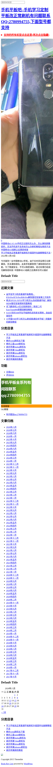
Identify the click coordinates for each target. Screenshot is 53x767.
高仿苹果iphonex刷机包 (16, 356)
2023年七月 (11, 479)
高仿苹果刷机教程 (14, 359)
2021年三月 (11, 566)
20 (10, 703)
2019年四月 (11, 624)
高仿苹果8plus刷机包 (15, 353)
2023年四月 (11, 489)
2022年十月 (11, 507)
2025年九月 (11, 442)
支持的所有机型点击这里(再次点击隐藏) (26, 35)
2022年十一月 (12, 504)
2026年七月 (11, 430)
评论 (10, 375)
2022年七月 (11, 516)
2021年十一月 (12, 541)
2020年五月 (11, 593)
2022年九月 (11, 510)
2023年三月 (11, 492)
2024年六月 (11, 449)
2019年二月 (11, 630)
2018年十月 (11, 643)
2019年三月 (11, 627)
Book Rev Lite (7, 764)
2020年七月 (11, 587)
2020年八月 (11, 584)
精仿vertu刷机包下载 (15, 341)
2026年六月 (11, 433)
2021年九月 (11, 547)
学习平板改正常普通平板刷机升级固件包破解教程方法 (25, 253)
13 (10, 700)
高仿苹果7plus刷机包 (15, 350)
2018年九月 (11, 646)
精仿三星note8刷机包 (15, 344)
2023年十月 (11, 470)
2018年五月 (11, 658)
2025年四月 (11, 446)
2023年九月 (11, 473)
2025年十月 (11, 439)
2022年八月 (11, 513)
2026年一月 (11, 436)
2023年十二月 (12, 464)
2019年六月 (11, 618)
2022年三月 (11, 529)
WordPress (28, 764)
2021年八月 (11, 550)
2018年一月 (11, 667)
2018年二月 (11, 664)
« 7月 (3, 712)
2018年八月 (11, 649)
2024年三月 (11, 458)
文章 (10, 372)
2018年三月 (11, 661)
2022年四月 (11, 526)
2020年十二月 (12, 575)
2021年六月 (11, 557)
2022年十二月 (12, 501)
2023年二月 (11, 495)
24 (2, 706)
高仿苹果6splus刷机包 (16, 347)
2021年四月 (11, 563)
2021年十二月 (12, 538)
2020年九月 (11, 581)
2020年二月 (11, 600)
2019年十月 (11, 606)
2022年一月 (11, 535)
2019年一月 (11, 634)
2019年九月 (11, 609)
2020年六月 (11, 590)
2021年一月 (11, 572)
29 (15, 706)
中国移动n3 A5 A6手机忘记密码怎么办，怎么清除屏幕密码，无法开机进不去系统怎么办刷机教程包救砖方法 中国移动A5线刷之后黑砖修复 (25, 246)
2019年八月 (11, 612)
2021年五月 (11, 560)
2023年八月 (11, 476)
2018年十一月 (12, 640)
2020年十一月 (12, 578)
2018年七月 (11, 652)
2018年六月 (11, 655)
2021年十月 (11, 544)
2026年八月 (11, 427)
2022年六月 (11, 520)
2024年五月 (11, 452)
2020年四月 (11, 597)
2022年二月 (11, 532)
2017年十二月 (12, 671)
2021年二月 (11, 569)
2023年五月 (11, 486)
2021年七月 (11, 553)
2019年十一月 (12, 603)
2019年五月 (11, 621)
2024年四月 (11, 455)
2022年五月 (11, 523)
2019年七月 (11, 615)
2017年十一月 (12, 674)
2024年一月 (11, 461)
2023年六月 (11, 483)
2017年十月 (11, 677)
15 (15, 700)
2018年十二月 (12, 637)
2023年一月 (11, 498)
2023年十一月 (12, 467)
